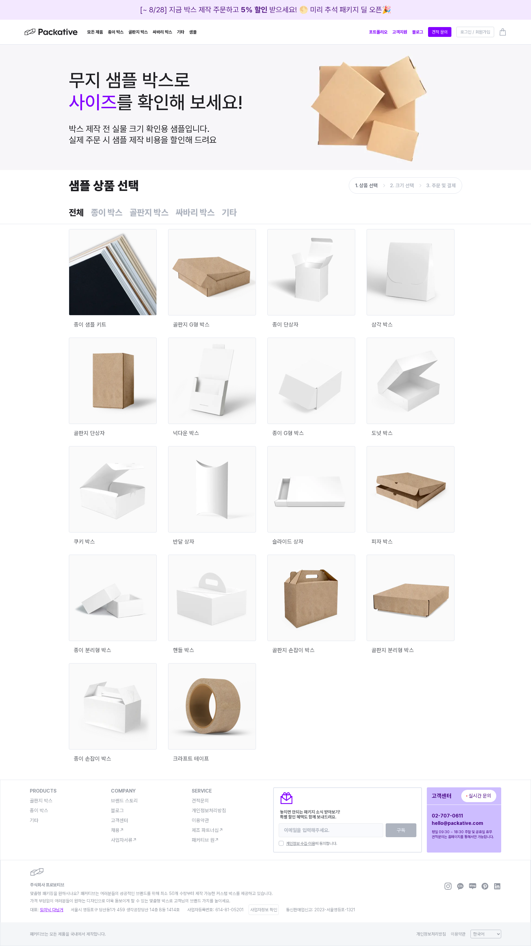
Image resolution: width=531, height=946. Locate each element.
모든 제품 (95, 32)
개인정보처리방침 (209, 810)
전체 (76, 212)
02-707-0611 (447, 816)
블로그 (417, 32)
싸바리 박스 (162, 32)
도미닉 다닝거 (51, 909)
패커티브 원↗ (205, 840)
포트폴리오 (378, 32)
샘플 (193, 32)
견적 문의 (440, 32)
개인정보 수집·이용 (300, 843)
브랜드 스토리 (124, 801)
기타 (180, 32)
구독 (401, 830)
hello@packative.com (457, 823)
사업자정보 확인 (263, 909)
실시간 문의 (480, 796)
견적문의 (200, 801)
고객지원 (399, 32)
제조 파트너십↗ (207, 830)
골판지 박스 (138, 32)
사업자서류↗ (124, 840)
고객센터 (119, 820)
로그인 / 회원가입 (475, 32)
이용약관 (200, 820)
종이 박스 (116, 32)
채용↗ (117, 830)
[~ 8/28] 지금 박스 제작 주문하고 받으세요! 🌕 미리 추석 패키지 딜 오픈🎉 (265, 9)
